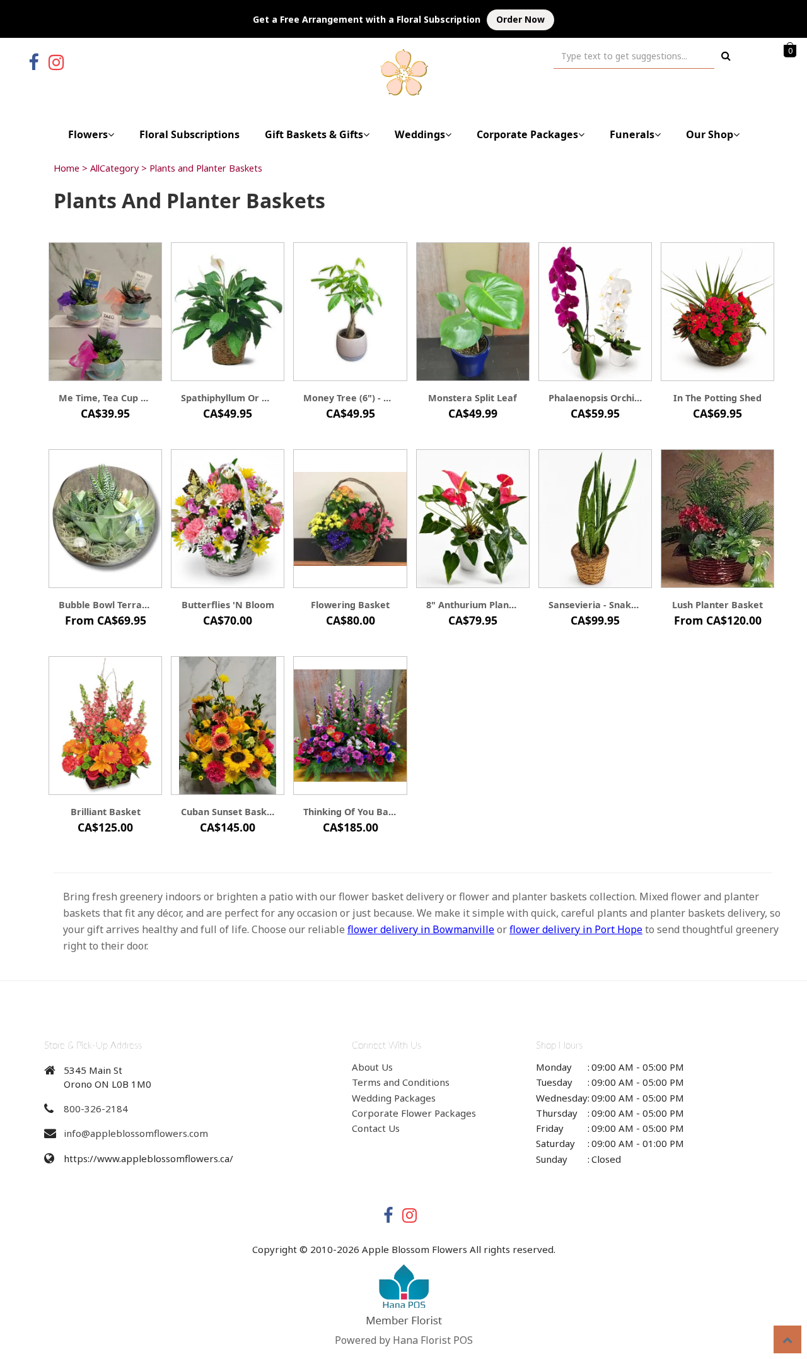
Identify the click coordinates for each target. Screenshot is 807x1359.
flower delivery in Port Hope (575, 929)
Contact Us (376, 1128)
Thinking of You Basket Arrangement (350, 812)
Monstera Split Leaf (472, 398)
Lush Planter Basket (717, 605)
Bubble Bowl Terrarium (105, 605)
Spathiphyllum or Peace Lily (227, 398)
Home (66, 168)
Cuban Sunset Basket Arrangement (227, 812)
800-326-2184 (96, 1108)
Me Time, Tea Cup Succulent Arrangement (105, 398)
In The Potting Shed (717, 398)
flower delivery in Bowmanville (420, 929)
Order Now (520, 19)
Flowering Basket (350, 605)
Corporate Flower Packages (414, 1113)
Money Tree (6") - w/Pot (350, 398)
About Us (372, 1067)
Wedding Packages (394, 1097)
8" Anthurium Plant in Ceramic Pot (473, 605)
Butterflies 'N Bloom (228, 605)
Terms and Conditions (401, 1082)
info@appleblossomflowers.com (136, 1133)
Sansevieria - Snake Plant (595, 605)
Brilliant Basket (106, 812)
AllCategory (114, 168)
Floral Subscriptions (189, 134)
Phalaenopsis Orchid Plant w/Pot (595, 398)
